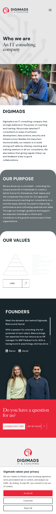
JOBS (12, 283)
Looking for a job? (14, 426)
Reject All (28, 508)
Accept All (28, 493)
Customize (28, 500)
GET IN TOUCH (34, 426)
